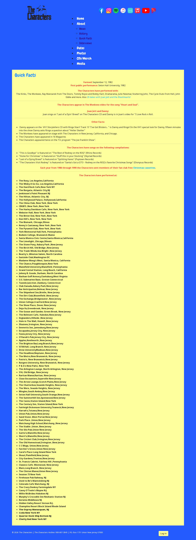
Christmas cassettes (144, 167)
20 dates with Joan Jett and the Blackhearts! (108, 97)
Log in (163, 533)
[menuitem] (80, 18)
